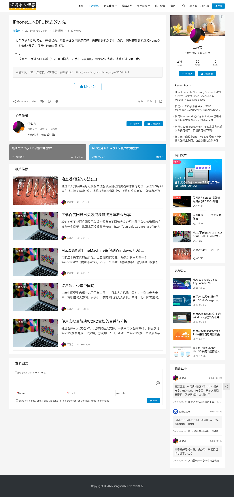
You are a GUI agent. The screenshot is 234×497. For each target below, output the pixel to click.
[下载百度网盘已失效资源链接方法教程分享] (35, 226)
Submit (153, 400)
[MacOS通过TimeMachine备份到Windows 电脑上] (35, 262)
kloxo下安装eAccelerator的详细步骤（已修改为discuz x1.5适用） (207, 236)
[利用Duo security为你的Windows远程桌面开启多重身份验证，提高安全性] (182, 317)
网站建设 (109, 5)
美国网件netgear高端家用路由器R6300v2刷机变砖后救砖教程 (207, 201)
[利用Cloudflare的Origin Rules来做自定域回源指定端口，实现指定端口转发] (182, 334)
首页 (80, 5)
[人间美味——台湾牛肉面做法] (182, 219)
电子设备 (160, 5)
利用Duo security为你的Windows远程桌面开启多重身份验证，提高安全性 (207, 317)
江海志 (16, 30)
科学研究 (142, 5)
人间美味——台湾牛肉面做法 (203, 460)
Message (155, 123)
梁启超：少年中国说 (77, 286)
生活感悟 (93, 5)
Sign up (204, 5)
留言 (173, 5)
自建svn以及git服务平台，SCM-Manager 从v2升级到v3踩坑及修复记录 (207, 300)
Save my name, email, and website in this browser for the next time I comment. (64, 400)
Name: (21, 393)
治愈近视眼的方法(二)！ (81, 179)
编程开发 (127, 5)
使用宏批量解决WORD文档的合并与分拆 (94, 321)
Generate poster (26, 101)
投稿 (219, 6)
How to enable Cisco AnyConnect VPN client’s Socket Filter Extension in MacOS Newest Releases (198, 96)
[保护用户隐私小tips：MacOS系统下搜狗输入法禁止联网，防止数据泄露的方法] (182, 352)
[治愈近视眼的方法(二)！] (35, 190)
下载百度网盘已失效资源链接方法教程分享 (96, 215)
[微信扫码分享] (42, 101)
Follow (136, 123)
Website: (121, 393)
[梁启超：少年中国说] (35, 297)
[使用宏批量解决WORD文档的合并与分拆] (35, 333)
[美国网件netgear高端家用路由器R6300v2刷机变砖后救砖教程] (182, 201)
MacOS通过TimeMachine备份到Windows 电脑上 (102, 250)
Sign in (193, 5)
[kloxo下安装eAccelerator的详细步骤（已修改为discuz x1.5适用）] (182, 236)
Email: (71, 393)
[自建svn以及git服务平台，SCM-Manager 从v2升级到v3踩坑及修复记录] (182, 300)
